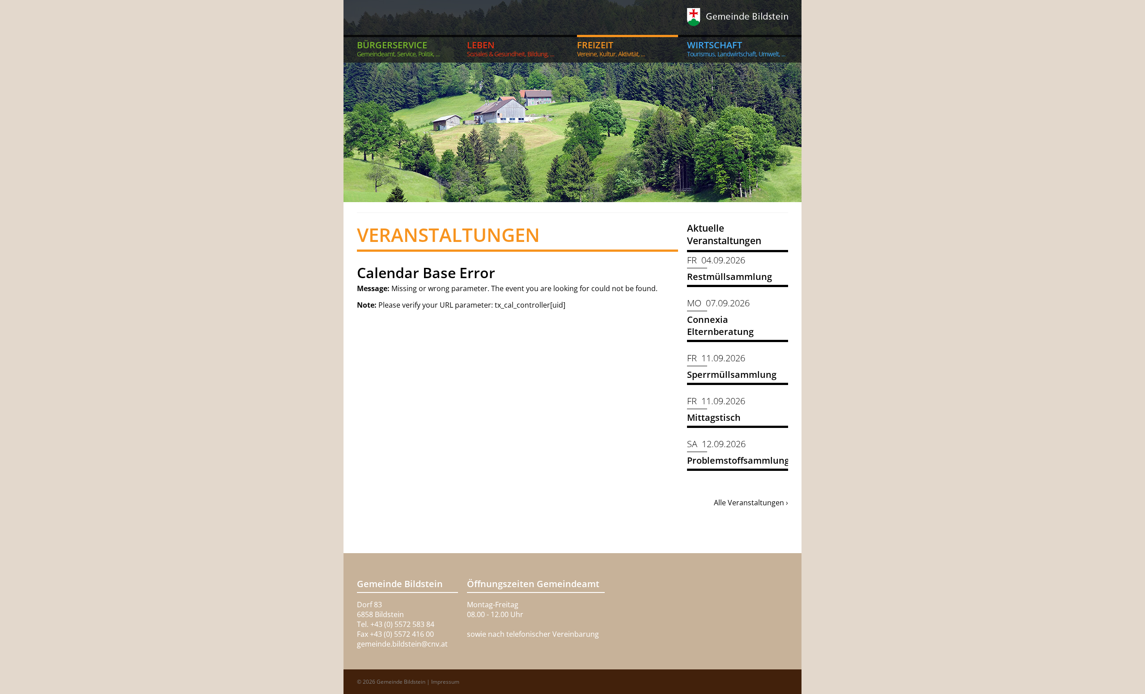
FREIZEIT (611, 48)
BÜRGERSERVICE (398, 48)
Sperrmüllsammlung (731, 374)
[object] (573, 101)
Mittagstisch (714, 417)
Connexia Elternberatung (720, 325)
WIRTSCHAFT (736, 48)
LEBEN (510, 48)
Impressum (445, 682)
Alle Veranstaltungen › (751, 503)
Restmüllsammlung (729, 277)
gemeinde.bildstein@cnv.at (402, 644)
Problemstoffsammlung (738, 460)
